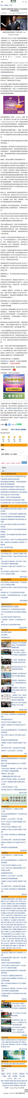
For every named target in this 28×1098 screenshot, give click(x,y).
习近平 (5, 239)
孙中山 (3, 943)
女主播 (19, 936)
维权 (2, 931)
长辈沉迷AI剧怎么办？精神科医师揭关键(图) (14, 789)
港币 (8, 924)
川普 (15, 43)
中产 (24, 924)
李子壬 (21, 1044)
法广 (9, 920)
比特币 (18, 922)
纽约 (12, 1085)
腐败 (13, 917)
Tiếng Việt (17, 1088)
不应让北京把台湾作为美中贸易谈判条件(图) (13, 476)
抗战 (25, 941)
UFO (6, 910)
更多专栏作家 (23, 1049)
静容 (7, 1044)
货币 (21, 922)
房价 (24, 927)
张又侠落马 (4, 635)
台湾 (6, 927)
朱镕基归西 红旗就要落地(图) (9, 740)
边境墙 (12, 913)
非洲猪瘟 (5, 929)
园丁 (20, 1042)
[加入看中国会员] (14, 392)
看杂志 (24, 1081)
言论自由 (14, 936)
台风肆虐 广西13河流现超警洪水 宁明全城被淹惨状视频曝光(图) (19, 645)
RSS (19, 1078)
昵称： (3, 449)
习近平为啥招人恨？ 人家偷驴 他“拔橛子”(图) (13, 553)
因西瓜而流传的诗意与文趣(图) (10, 606)
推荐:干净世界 (5, 1081)
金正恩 (17, 910)
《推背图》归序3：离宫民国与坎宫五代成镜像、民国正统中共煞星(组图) (19, 698)
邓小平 (16, 943)
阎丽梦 (13, 910)
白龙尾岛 (17, 934)
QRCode (14, 424)
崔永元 (11, 915)
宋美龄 (12, 943)
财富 (21, 924)
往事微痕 (15, 906)
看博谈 (6, 5)
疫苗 (8, 906)
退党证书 (16, 1083)
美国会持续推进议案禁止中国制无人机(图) (13, 486)
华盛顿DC (17, 1085)
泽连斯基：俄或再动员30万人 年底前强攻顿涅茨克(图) (19, 683)
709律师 (6, 931)
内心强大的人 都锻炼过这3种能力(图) (11, 975)
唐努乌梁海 (7, 934)
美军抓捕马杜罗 (5, 637)
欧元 (2, 924)
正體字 (7, 1088)
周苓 (10, 1042)
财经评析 (22, 1064)
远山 (4, 1042)
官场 (21, 917)
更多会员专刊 (23, 627)
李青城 (10, 1044)
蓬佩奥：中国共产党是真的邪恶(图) (11, 497)
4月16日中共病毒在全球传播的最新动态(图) (13, 516)
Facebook (9, 1078)
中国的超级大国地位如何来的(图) (10, 479)
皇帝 (4, 945)
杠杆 (11, 922)
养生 (20, 948)
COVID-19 (7, 901)
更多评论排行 (23, 577)
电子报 (9, 1074)
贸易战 (12, 901)
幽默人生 (15, 945)
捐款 (9, 1076)
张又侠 (21, 901)
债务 (8, 922)
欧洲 (21, 1085)
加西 (24, 1085)
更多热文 (24, 894)
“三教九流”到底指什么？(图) (9, 787)
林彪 (19, 943)
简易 (12, 1040)
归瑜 (23, 1040)
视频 (3, 1001)
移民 (4, 938)
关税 (8, 913)
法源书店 (18, 1081)
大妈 (21, 927)
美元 (14, 922)
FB (17, 920)
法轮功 (14, 931)
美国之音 (6, 361)
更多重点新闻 (23, 709)
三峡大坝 (17, 903)
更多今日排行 (23, 792)
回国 (22, 938)
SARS (2, 936)
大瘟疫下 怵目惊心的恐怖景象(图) (10, 963)
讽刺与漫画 (16, 1064)
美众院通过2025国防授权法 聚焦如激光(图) (13, 489)
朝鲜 (20, 920)
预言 (4, 948)
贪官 (4, 917)
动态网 (21, 1083)
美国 (18, 913)
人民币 (25, 922)
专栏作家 (5, 1037)
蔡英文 (10, 927)
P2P (12, 929)
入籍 (25, 938)
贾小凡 (16, 1040)
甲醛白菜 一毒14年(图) (7, 773)
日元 (5, 924)
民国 (19, 941)
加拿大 (23, 920)
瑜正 (14, 1044)
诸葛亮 (8, 945)
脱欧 (2, 922)
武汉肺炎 (11, 899)
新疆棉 (22, 903)
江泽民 (7, 915)
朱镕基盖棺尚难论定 (7, 719)
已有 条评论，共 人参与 (9, 454)
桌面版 (3, 1074)
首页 (2, 5)
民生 (5, 941)
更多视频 (24, 1035)
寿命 (14, 948)
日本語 (22, 1088)
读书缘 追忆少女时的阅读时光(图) (10, 624)
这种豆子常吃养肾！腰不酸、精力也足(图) (13, 779)
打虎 (18, 917)
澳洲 (16, 941)
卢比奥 (24, 899)
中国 (3, 84)
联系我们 (15, 1076)
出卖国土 (3, 903)
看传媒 (7, 1083)
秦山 (4, 1044)
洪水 (11, 906)
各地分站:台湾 (7, 1085)
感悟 (23, 945)
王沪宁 (3, 915)
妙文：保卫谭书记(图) (7, 547)
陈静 (13, 1042)
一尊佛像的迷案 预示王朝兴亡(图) (10, 776)
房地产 (12, 924)
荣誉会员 (11, 408)
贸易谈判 (23, 913)
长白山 (13, 934)
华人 (7, 938)
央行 (5, 922)
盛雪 (23, 1042)
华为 (10, 917)
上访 (10, 931)
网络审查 (18, 931)
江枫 (17, 1044)
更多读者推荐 (23, 600)
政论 (8, 1064)
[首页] (13, 2)
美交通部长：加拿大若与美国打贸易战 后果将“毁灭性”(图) (19, 690)
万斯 (15, 913)
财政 (18, 924)
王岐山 (22, 910)
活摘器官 (9, 903)
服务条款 (22, 1074)
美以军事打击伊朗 (6, 632)
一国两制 (5, 920)
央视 (23, 936)
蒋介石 (7, 943)
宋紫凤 (3, 1040)
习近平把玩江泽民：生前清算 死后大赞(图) (13, 748)
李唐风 (16, 1042)
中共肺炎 (3, 899)
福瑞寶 (11, 1083)
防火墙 (24, 929)
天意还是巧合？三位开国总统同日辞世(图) (13, 592)
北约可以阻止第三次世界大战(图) (10, 494)
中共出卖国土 (22, 906)
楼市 (15, 924)
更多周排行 (23, 850)
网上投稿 (22, 1076)
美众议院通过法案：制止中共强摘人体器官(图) (14, 502)
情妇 (7, 917)
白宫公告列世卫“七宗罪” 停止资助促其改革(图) (14, 539)
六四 (24, 901)
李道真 (20, 1040)
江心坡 (22, 934)
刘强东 (17, 927)
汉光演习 (14, 908)
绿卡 (2, 941)
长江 (5, 906)
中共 (9, 910)
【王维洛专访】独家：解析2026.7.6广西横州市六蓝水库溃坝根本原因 (19, 1022)
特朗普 (20, 899)
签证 (19, 938)
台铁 (13, 903)
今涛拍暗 (7, 1040)
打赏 (19, 13)
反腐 (16, 917)
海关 (13, 938)
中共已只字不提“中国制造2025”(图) (11, 722)
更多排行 (24, 999)
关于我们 (15, 1074)
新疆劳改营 (8, 936)
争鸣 (5, 1064)
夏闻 (7, 1042)
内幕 (19, 915)
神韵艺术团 (12, 1081)
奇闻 (7, 948)
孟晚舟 (5, 913)
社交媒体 (13, 920)
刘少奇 (23, 943)
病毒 (5, 72)
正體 (23, 1)
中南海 (16, 915)
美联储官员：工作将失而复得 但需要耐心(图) (13, 514)
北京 (13, 927)
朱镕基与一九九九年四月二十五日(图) (12, 750)
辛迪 (8, 1047)
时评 (11, 5)
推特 (15, 1078)
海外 (8, 941)
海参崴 (3, 927)
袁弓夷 (3, 908)
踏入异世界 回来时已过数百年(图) (10, 617)
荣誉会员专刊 (6, 604)
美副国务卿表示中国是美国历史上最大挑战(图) (14, 492)
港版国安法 (8, 908)
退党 (23, 908)
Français (12, 1088)
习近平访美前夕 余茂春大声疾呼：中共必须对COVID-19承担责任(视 (19, 1030)
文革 (17, 948)
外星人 (11, 948)
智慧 (20, 945)
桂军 (22, 941)
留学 (10, 938)
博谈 (11, 1064)
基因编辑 (19, 929)
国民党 (20, 908)
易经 (11, 945)
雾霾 (15, 929)
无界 (24, 1083)
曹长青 (5, 1047)
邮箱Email (3, 1068)
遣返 (16, 938)
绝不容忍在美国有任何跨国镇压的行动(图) (13, 500)
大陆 (9, 929)
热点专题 (5, 630)
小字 (26, 13)
